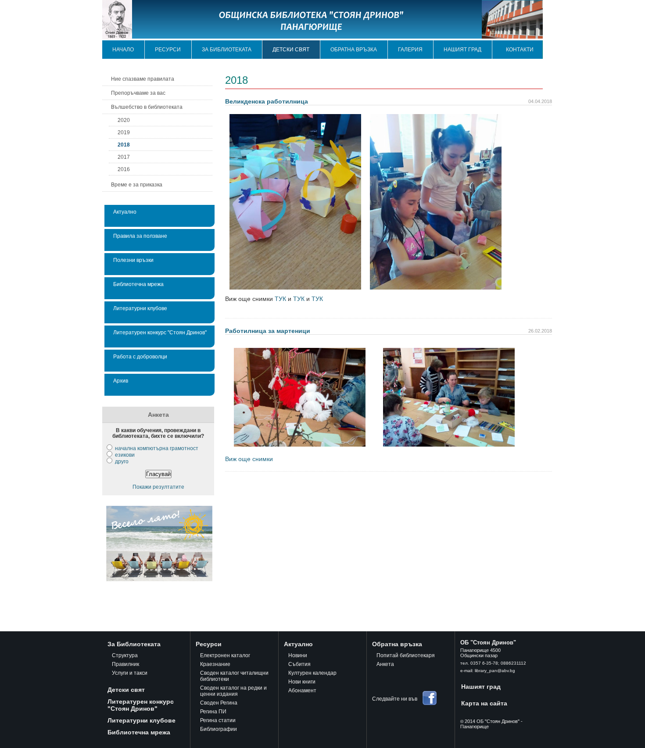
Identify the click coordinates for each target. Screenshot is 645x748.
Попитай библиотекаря (405, 655)
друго (122, 461)
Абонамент (302, 690)
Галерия (410, 50)
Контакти (520, 50)
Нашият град (462, 50)
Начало (123, 50)
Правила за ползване (140, 236)
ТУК (279, 298)
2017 (124, 157)
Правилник (125, 664)
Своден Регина (218, 703)
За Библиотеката (134, 644)
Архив (120, 380)
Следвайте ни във (394, 699)
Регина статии (218, 720)
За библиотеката (226, 50)
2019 (124, 132)
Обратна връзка (353, 50)
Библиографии (218, 729)
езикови (125, 455)
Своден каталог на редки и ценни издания (233, 691)
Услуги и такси (129, 673)
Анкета (385, 664)
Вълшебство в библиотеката (147, 107)
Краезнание (215, 664)
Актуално (124, 212)
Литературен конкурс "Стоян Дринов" (160, 332)
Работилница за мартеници (267, 330)
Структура (125, 655)
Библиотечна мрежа (138, 284)
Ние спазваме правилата (142, 79)
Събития (299, 664)
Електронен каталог (225, 655)
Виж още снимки (249, 458)
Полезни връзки (133, 260)
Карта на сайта (484, 703)
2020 (124, 120)
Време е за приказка (136, 184)
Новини (297, 655)
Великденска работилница (266, 101)
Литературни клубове (140, 308)
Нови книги (301, 682)
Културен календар (312, 673)
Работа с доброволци (140, 356)
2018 (124, 144)
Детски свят (290, 50)
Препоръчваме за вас (138, 93)
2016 (124, 169)
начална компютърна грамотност (156, 448)
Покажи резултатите (158, 487)
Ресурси (168, 50)
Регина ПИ (213, 712)
